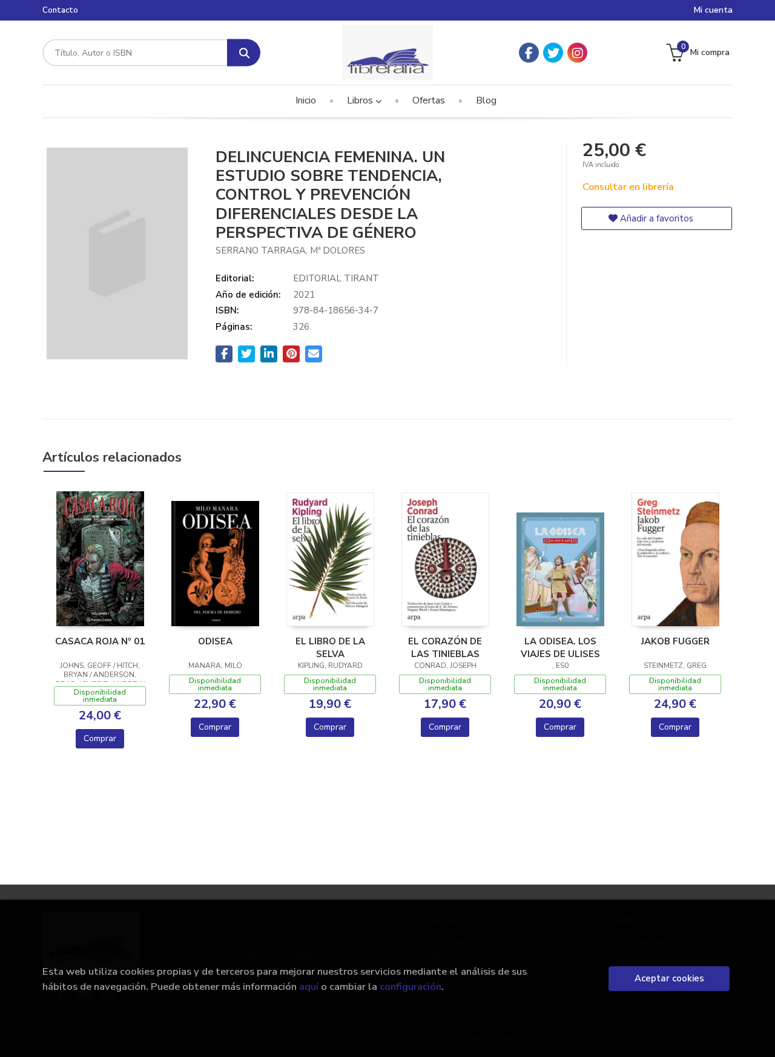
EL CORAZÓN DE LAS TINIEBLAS (445, 647)
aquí (308, 986)
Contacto (60, 10)
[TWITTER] (553, 53)
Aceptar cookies (669, 978)
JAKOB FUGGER (675, 641)
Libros (361, 100)
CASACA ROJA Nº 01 (100, 641)
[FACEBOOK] (529, 53)
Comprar (100, 738)
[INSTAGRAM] (577, 53)
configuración (410, 986)
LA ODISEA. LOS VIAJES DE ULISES (560, 647)
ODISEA (215, 641)
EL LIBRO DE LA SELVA (330, 647)
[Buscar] (243, 53)
